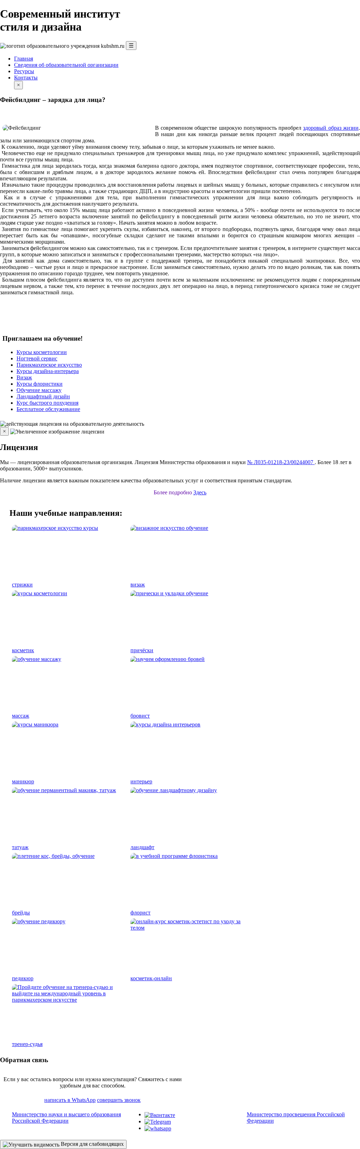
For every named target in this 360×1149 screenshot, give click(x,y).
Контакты (26, 78)
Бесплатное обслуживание (48, 409)
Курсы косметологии (42, 352)
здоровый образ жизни (331, 128)
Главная (23, 59)
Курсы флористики (40, 384)
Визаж (24, 377)
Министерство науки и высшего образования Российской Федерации (66, 1117)
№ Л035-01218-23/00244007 (281, 462)
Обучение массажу (39, 390)
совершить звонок (119, 1100)
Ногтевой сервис (37, 358)
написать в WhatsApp (70, 1100)
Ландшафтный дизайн (43, 396)
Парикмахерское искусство (49, 365)
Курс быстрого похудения (47, 403)
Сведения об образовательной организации (66, 65)
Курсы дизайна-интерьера (48, 371)
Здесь (199, 492)
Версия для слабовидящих (91, 1144)
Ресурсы (24, 71)
